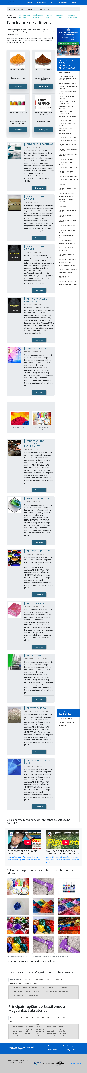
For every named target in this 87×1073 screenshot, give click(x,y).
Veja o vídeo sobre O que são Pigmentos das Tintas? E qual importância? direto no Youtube (62, 859)
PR (32, 1018)
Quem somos (62, 3)
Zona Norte (28, 980)
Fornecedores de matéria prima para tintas (67, 102)
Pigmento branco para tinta (25, 16)
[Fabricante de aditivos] (18, 60)
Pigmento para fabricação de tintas (68, 150)
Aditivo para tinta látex (67, 244)
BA (53, 1018)
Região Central (15, 980)
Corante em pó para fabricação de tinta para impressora (67, 78)
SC (38, 1018)
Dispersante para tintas (67, 281)
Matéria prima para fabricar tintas (65, 112)
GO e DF (65, 1018)
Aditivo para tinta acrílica (59, 16)
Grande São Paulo (16, 983)
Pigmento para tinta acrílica (66, 163)
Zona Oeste (39, 980)
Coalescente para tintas (67, 259)
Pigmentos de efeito (49, 16)
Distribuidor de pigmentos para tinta (68, 87)
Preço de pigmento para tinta (67, 236)
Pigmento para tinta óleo (68, 176)
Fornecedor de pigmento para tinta (67, 97)
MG (16, 1018)
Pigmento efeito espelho (67, 137)
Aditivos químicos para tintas (67, 255)
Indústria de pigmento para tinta (67, 107)
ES (22, 1018)
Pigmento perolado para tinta (67, 189)
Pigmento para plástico (67, 722)
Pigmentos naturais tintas (66, 216)
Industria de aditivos (66, 273)
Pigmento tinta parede (67, 193)
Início (50, 1046)
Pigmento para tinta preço (68, 179)
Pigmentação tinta (65, 120)
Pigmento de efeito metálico (65, 129)
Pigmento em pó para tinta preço (68, 145)
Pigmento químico (65, 719)
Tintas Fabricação (44, 3)
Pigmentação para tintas (68, 117)
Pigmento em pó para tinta (68, 141)
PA (11, 1022)
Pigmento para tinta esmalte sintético (66, 172)
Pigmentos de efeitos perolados (66, 206)
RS (43, 1018)
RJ (11, 1018)
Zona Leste (59, 980)
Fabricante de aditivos (38, 16)
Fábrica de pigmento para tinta (67, 92)
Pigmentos (62, 725)
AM (73, 1018)
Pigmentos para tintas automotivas (67, 226)
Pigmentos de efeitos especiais (66, 200)
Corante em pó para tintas (68, 83)
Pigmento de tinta (65, 134)
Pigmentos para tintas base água (67, 231)
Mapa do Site (71, 1050)
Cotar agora (18, 86)
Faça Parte (76, 3)
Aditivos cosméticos (66, 247)
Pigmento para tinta (66, 159)
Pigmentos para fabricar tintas (67, 221)
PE (48, 1018)
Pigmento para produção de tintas (68, 155)
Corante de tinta (65, 73)
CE (59, 1018)
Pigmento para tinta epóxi (68, 168)
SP (27, 1018)
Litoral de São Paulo (31, 983)
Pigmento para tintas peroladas (66, 184)
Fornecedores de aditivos (68, 269)
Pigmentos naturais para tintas (67, 211)
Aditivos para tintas (66, 251)
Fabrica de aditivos (65, 262)
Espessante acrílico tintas (72, 16)
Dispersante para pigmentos (65, 277)
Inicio (29, 3)
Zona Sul (49, 980)
